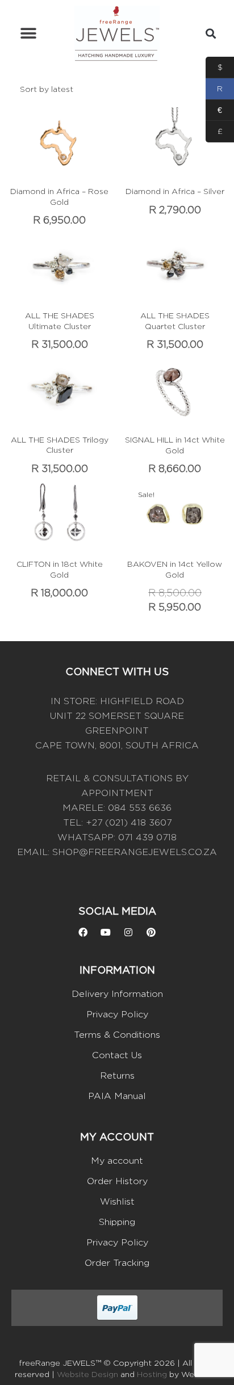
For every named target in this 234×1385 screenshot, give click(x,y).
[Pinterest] (151, 932)
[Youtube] (105, 932)
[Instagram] (128, 932)
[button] (28, 34)
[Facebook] (82, 932)
